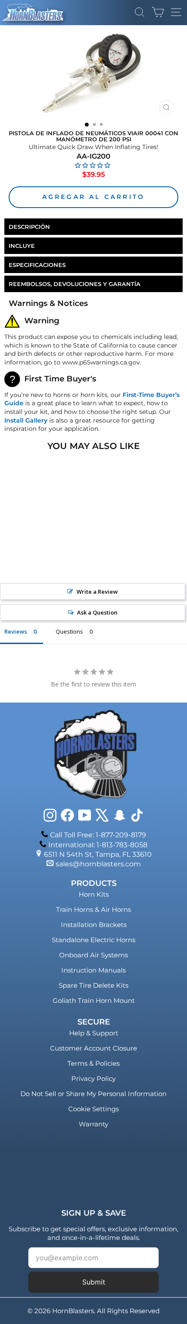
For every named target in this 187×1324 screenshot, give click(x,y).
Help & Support (93, 1033)
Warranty (93, 1124)
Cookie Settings (93, 1109)
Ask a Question (97, 612)
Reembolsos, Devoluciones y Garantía (74, 283)
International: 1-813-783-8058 (97, 845)
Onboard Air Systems (93, 955)
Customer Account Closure (93, 1048)
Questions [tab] (69, 631)
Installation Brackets (94, 925)
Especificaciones (37, 264)
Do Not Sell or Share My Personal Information (93, 1094)
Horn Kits (94, 894)
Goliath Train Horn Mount (94, 1000)
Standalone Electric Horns (93, 940)
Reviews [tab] (15, 631)
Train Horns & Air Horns (93, 909)
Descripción (29, 226)
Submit (93, 1282)
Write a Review (97, 591)
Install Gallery (25, 420)
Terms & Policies (93, 1063)
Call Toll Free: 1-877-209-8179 (98, 835)
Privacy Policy (93, 1078)
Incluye (22, 245)
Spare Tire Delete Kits (93, 985)
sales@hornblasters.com (98, 864)
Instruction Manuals (93, 970)
